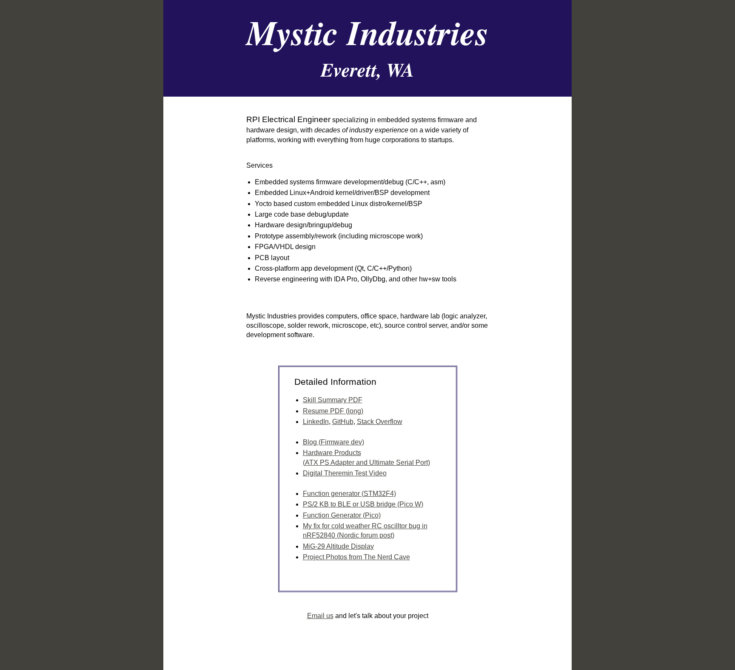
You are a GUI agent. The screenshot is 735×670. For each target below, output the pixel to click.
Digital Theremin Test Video (345, 473)
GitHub (342, 421)
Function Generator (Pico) (342, 515)
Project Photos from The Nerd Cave (356, 557)
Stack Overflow (379, 421)
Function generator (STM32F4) (349, 493)
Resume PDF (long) (333, 411)
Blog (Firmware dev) (333, 442)
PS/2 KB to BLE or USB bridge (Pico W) (363, 504)
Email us (320, 615)
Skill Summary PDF (332, 400)
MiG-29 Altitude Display (338, 546)
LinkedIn (316, 421)
